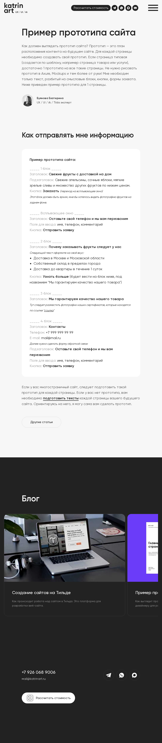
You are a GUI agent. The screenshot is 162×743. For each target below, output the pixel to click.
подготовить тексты (61, 398)
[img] (115, 8)
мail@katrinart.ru (34, 679)
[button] (153, 8)
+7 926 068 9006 (39, 672)
